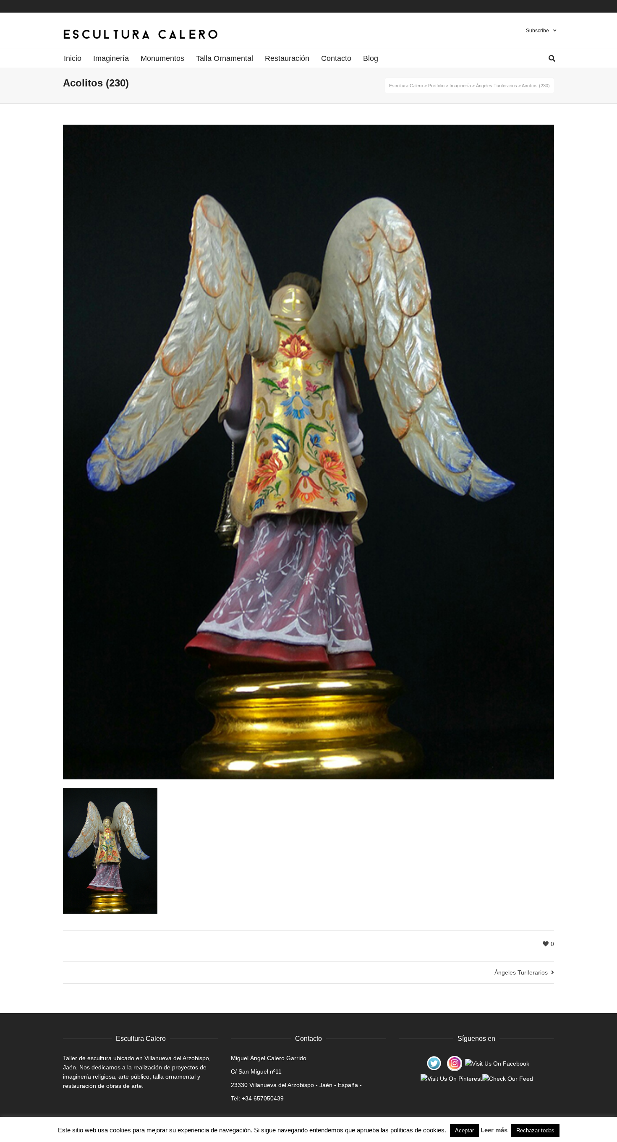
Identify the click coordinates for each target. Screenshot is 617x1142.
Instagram (545, 6)
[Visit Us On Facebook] (497, 1063)
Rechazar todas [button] (535, 1130)
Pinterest (537, 6)
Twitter (553, 6)
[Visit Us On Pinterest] (451, 1078)
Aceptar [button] (464, 1130)
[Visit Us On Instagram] (454, 1063)
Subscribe (537, 31)
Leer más (494, 1130)
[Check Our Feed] (507, 1078)
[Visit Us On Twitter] (434, 1063)
